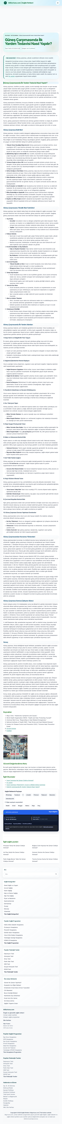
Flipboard (44, 795)
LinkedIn (28, 795)
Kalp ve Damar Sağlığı (11, 893)
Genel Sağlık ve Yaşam (11, 885)
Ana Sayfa (7, 35)
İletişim (5, 1098)
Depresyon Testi (9, 953)
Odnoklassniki (10, 798)
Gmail (13, 805)
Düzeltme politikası (27, 823)
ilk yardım (12, 76)
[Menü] (57, 3)
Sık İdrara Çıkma (9, 1001)
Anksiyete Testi (8, 956)
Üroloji (6, 906)
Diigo (33, 805)
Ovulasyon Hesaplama (11, 927)
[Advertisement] (31, 18)
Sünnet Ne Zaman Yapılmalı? (12, 982)
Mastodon (52, 795)
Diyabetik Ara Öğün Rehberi (12, 985)
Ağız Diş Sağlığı (9, 896)
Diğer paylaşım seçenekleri (14, 802)
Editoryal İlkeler (8, 1088)
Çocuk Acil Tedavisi (9, 1048)
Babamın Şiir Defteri (8, 1025)
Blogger (20, 805)
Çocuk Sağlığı (8, 888)
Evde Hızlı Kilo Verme (10, 998)
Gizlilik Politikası (8, 1101)
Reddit (7, 805)
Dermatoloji (7, 903)
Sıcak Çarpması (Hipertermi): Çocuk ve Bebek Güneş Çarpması (26, 785)
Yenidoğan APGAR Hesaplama (12, 1050)
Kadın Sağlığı (8, 890)
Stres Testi (7, 959)
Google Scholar (11, 728)
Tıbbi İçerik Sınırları (9, 1094)
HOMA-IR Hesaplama (10, 940)
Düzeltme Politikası (9, 1092)
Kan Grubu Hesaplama (10, 1041)
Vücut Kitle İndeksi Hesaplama (13, 935)
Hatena (27, 805)
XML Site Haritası (8, 1107)
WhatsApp (9, 795)
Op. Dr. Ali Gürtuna (11, 819)
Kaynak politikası (17, 823)
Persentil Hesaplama (10, 930)
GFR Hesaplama (8, 1039)
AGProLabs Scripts (8, 1028)
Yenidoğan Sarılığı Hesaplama (13, 938)
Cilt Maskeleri (8, 990)
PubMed (9, 731)
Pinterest (36, 795)
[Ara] (56, 874)
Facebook (17, 795)
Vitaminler (7, 911)
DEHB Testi (7, 969)
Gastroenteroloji (9, 901)
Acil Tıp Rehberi (14, 35)
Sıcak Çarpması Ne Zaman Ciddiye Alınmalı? (20, 780)
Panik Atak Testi (9, 961)
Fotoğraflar (6, 1103)
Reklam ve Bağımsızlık (10, 1096)
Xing (39, 805)
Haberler (6, 1105)
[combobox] (29, 874)
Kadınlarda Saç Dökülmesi (12, 995)
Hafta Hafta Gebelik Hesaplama (13, 925)
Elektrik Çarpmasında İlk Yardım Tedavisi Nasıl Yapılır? (23, 787)
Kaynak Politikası (8, 1090)
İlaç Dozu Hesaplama (9, 1037)
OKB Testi (7, 964)
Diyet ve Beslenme (9, 898)
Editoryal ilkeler (8, 823)
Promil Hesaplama (8, 1043)
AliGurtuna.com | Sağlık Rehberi (20, 3)
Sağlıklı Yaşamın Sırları (11, 1003)
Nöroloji (6, 909)
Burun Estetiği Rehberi (11, 993)
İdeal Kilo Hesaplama (9, 1046)
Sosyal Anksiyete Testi (11, 966)
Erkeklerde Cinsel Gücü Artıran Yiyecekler (17, 988)
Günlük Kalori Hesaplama (11, 932)
